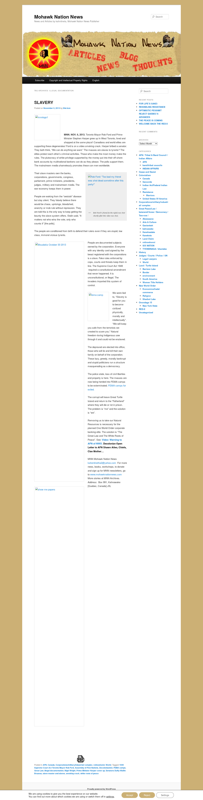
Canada (51, 764)
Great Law (38, 770)
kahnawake (148, 228)
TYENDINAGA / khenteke (155, 248)
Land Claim (148, 238)
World (108, 764)
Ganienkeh (148, 225)
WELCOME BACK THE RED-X (153, 123)
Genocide (147, 181)
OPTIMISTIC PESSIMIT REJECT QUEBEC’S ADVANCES (150, 114)
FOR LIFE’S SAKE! (148, 103)
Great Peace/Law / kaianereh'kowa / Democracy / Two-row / (153, 212)
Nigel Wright (70, 770)
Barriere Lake (149, 268)
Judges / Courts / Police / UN (153, 255)
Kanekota (147, 235)
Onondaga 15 (145, 302)
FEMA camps (120, 767)
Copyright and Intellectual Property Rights (68, 80)
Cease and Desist (147, 171)
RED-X (142, 309)
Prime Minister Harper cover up (90, 770)
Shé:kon (66, 108)
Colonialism (145, 175)
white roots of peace (89, 773)
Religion (147, 295)
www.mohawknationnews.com (106, 474)
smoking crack (72, 773)
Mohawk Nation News (58, 16)
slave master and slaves (54, 773)
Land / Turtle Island (148, 265)
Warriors (150, 195)
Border (146, 272)
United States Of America (155, 198)
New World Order (147, 285)
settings (110, 796)
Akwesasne (148, 218)
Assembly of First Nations (86, 767)
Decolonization (106, 767)
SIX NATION (148, 245)
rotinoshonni (99, 764)
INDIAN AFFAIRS (151, 168)
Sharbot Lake (149, 299)
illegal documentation (54, 770)
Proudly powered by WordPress (101, 788)
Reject (147, 795)
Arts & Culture (149, 222)
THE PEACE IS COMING (151, 120)
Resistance (148, 191)
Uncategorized (146, 312)
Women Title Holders (153, 282)
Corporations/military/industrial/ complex (74, 764)
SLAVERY (43, 102)
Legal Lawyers (150, 258)
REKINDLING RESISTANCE (152, 106)
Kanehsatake (149, 232)
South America (150, 278)
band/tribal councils (152, 165)
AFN (45, 764)
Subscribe (39, 80)
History (142, 252)
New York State (150, 305)
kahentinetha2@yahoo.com (102, 462)
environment (149, 275)
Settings (165, 795)
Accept (129, 795)
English (95, 80)
